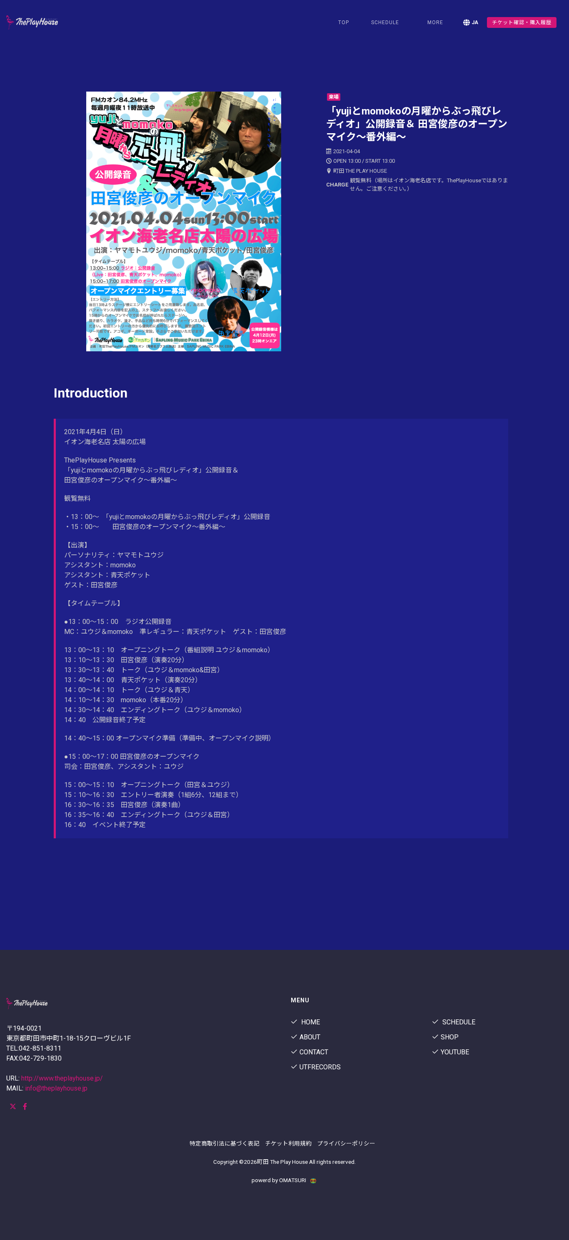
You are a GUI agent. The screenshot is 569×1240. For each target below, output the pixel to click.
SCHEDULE (385, 22)
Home (309, 1022)
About (309, 1037)
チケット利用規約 (288, 1143)
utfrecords (320, 1067)
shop (450, 1037)
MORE (435, 22)
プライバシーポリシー (346, 1143)
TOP (343, 22)
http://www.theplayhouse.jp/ (62, 1078)
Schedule (458, 1022)
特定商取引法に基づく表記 (225, 1143)
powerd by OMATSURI (279, 1180)
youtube (455, 1052)
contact (313, 1052)
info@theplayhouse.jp (56, 1088)
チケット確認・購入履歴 (522, 22)
